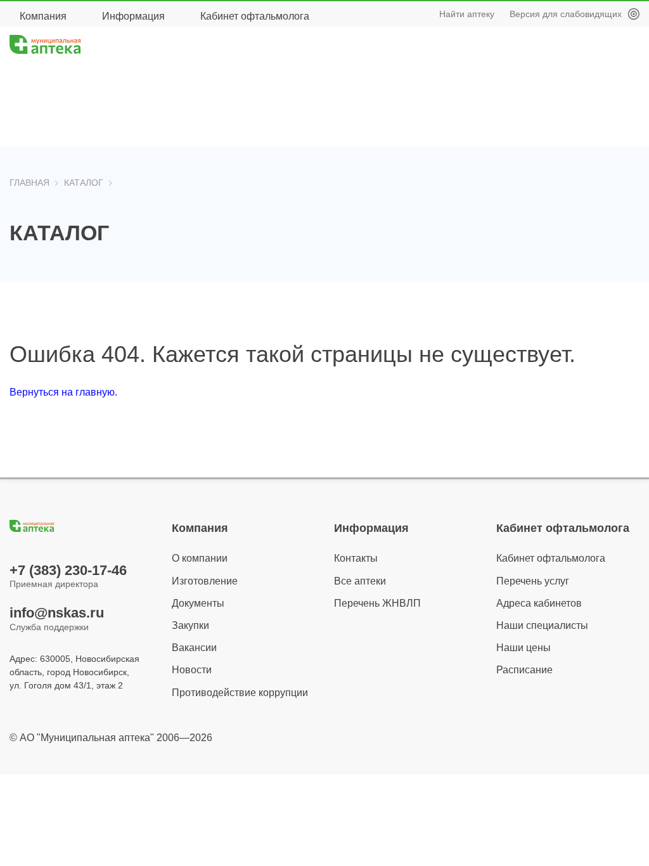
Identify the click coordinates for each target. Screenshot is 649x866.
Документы (198, 603)
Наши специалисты (542, 625)
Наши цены (523, 647)
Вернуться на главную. (63, 392)
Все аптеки (360, 581)
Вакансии (194, 647)
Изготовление (205, 581)
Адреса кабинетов (539, 603)
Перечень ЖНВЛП (377, 603)
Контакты (356, 558)
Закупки (190, 625)
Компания (43, 16)
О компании (200, 558)
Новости (192, 669)
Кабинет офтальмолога (254, 16)
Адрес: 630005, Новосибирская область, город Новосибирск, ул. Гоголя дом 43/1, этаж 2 (74, 672)
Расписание (524, 669)
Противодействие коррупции (240, 692)
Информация (133, 16)
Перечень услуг (532, 581)
